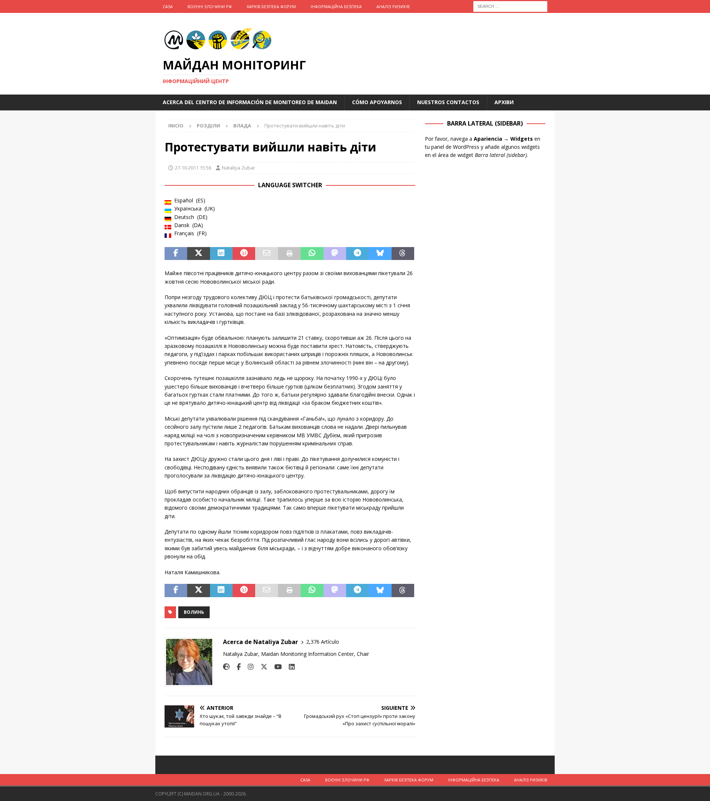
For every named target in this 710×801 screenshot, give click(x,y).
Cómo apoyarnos (377, 102)
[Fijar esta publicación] (244, 253)
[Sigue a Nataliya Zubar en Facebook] (236, 666)
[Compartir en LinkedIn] (221, 253)
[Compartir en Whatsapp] (312, 253)
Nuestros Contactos (448, 102)
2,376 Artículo (322, 641)
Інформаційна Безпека (336, 6)
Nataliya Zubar (238, 167)
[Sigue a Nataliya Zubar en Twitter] (261, 666)
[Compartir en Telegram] (357, 253)
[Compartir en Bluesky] (380, 253)
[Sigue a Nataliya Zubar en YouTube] (275, 666)
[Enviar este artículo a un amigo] (266, 253)
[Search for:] (510, 5)
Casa (168, 6)
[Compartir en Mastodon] (335, 253)
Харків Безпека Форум (271, 6)
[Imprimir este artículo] (289, 253)
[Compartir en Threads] (403, 253)
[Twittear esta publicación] (198, 253)
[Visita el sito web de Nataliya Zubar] (226, 666)
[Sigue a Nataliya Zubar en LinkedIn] (289, 666)
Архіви (504, 102)
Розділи (208, 125)
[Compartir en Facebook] (176, 253)
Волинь (194, 612)
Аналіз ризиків (393, 6)
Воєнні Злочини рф (209, 6)
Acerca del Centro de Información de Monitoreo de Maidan (250, 102)
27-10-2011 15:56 (193, 167)
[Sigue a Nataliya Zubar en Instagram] (248, 666)
